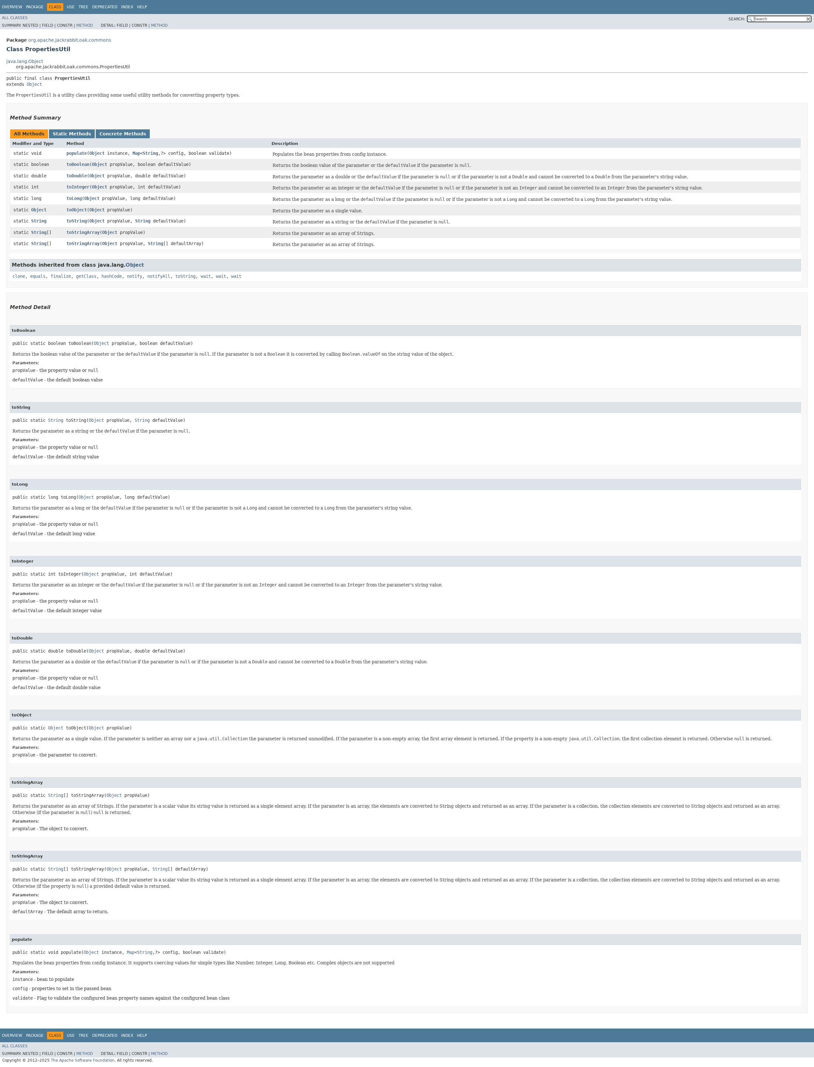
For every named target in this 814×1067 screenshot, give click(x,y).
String (150, 153)
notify (134, 276)
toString (76, 220)
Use (71, 7)
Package (35, 7)
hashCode (111, 276)
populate (76, 153)
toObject (76, 209)
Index (127, 7)
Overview (12, 7)
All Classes (15, 18)
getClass (86, 276)
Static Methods (72, 133)
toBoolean (77, 164)
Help (142, 7)
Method (84, 25)
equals (37, 276)
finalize (61, 276)
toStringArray (83, 232)
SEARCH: (736, 19)
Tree (83, 7)
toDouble (76, 175)
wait (206, 276)
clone (18, 276)
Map (136, 153)
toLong (74, 198)
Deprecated (104, 7)
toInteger (77, 186)
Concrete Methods (123, 133)
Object (34, 84)
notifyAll (158, 276)
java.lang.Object (24, 61)
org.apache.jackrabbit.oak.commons (69, 40)
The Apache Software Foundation (82, 1060)
